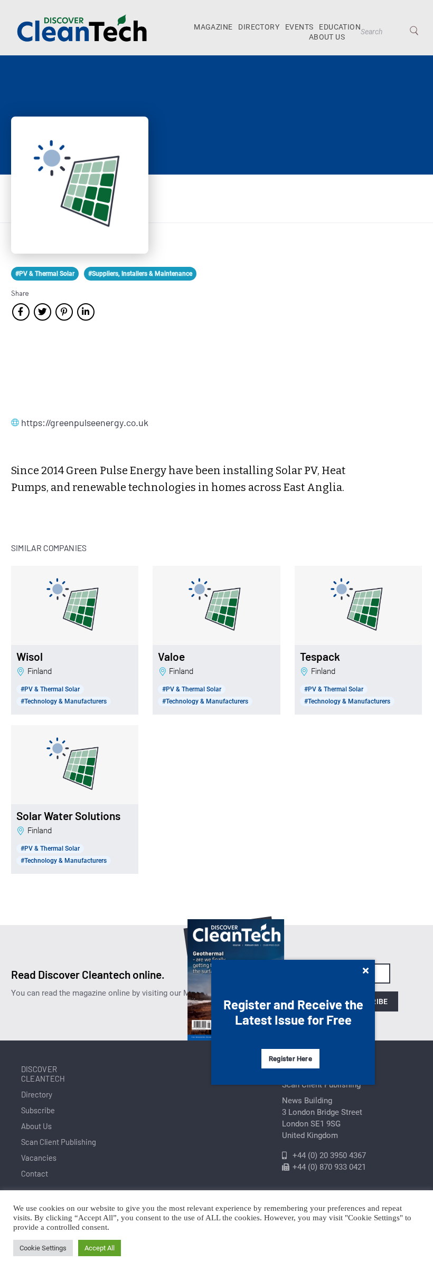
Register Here (290, 1059)
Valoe (171, 656)
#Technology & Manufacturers (64, 701)
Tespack (320, 656)
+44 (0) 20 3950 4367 (329, 1155)
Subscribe (38, 1110)
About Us (327, 37)
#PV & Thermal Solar (44, 273)
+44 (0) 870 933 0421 (329, 1167)
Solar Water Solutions (68, 816)
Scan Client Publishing (58, 1141)
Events (299, 27)
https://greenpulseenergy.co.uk (74, 422)
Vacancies (39, 1157)
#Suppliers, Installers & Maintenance (140, 273)
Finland (39, 671)
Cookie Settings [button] (43, 1248)
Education (340, 27)
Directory (258, 27)
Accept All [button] (99, 1248)
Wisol (29, 656)
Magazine (213, 27)
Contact (34, 1173)
